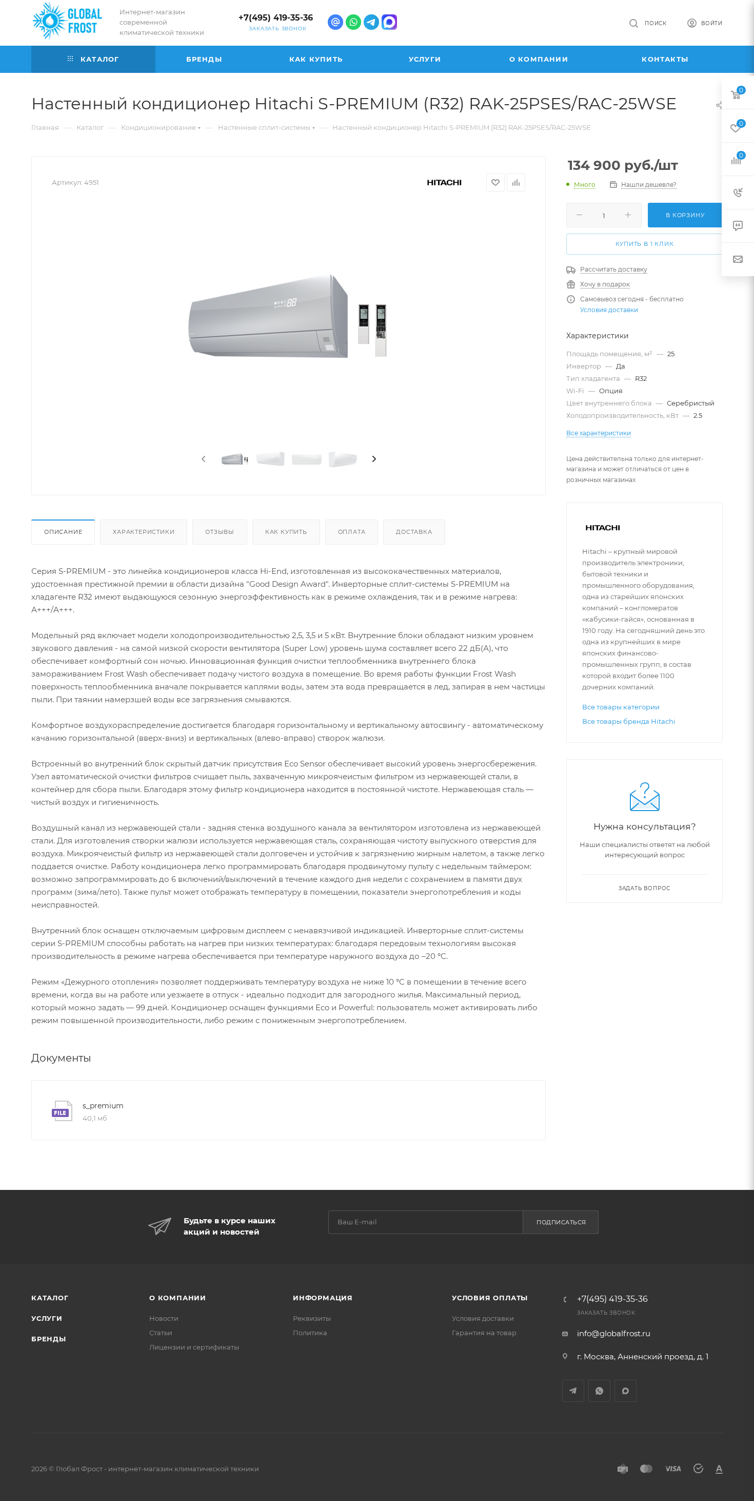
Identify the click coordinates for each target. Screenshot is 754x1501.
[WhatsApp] (353, 22)
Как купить (286, 531)
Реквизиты (312, 1318)
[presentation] (202, 459)
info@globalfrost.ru (613, 1333)
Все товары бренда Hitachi (629, 721)
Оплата (352, 531)
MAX (625, 1391)
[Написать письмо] (335, 22)
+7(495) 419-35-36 (276, 18)
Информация (323, 1298)
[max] (389, 22)
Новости (163, 1318)
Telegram (573, 1391)
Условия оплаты (490, 1298)
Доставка (414, 531)
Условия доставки (609, 310)
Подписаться (561, 1222)
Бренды (48, 1339)
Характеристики (143, 531)
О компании (177, 1298)
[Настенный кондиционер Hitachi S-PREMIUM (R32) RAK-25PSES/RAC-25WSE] (288, 320)
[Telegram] (371, 22)
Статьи (160, 1333)
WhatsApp (599, 1391)
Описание (63, 531)
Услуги (47, 1318)
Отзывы (219, 531)
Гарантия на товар (484, 1333)
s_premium (103, 1105)
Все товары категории (621, 707)
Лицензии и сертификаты (194, 1347)
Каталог (50, 1298)
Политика (310, 1333)
